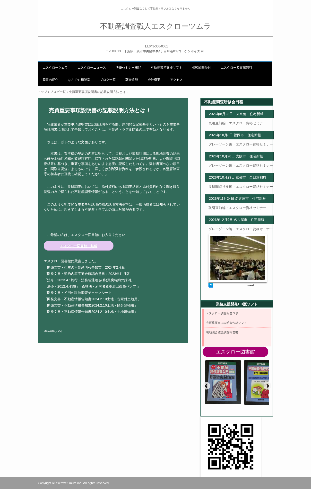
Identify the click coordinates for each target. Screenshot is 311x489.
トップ (42, 92)
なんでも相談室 (79, 80)
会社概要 (154, 80)
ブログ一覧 (108, 80)
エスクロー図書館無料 (236, 67)
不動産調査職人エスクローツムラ (155, 26)
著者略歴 (131, 80)
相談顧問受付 (201, 67)
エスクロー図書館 (235, 351)
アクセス (176, 80)
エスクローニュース (92, 67)
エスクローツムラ (55, 67)
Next (267, 386)
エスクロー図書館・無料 (78, 246)
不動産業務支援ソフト (166, 67)
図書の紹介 (50, 80)
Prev (206, 386)
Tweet (249, 285)
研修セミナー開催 (128, 67)
